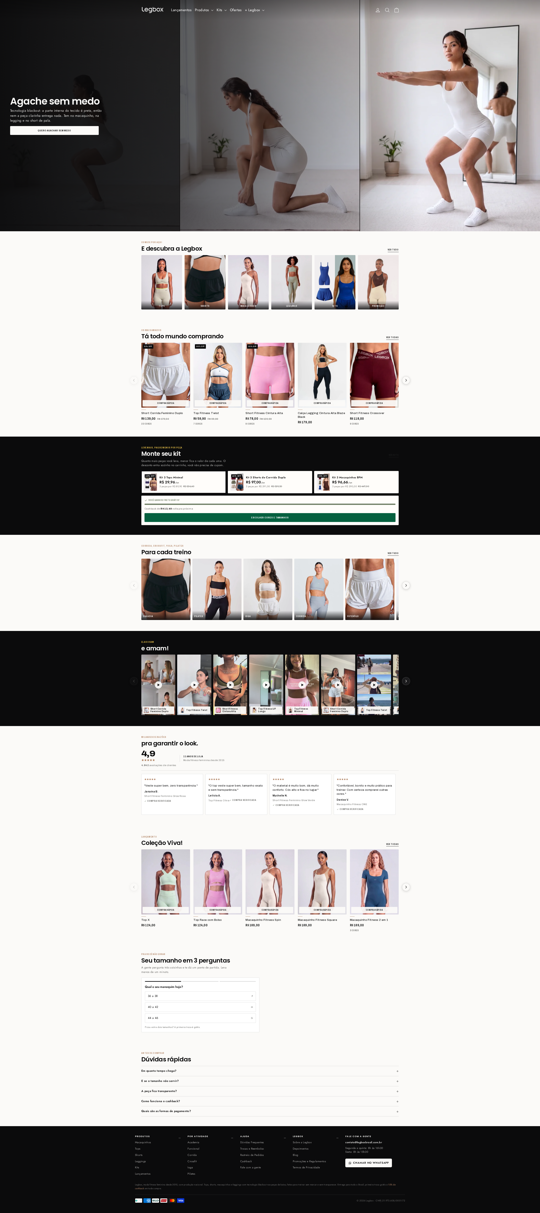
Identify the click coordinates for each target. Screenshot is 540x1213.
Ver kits (394, 455)
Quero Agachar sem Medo (54, 130)
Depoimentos (301, 1149)
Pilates (191, 1174)
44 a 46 (200, 1018)
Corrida (192, 1155)
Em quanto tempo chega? (158, 1071)
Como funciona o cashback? (160, 1101)
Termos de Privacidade (306, 1167)
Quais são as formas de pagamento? (166, 1111)
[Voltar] (134, 380)
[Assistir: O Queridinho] (302, 685)
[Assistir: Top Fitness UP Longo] (266, 685)
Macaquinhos (143, 1142)
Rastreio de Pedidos (252, 1155)
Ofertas (236, 9)
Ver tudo (393, 250)
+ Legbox (253, 9)
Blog (295, 1155)
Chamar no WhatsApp (371, 1163)
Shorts (139, 1155)
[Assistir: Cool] (230, 685)
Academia (193, 1142)
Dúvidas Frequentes (252, 1142)
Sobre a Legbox (302, 1142)
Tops (137, 1149)
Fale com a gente (250, 1167)
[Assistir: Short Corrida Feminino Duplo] (158, 685)
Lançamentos (181, 9)
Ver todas (392, 337)
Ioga (190, 1167)
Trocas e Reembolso (252, 1149)
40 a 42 (200, 1007)
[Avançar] (406, 380)
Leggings (140, 1161)
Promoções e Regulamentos (309, 1161)
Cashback (246, 1161)
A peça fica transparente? (159, 1091)
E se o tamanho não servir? (160, 1081)
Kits (220, 9)
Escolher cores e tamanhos (270, 517)
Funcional (193, 1149)
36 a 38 (200, 996)
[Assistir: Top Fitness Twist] (194, 685)
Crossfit (192, 1161)
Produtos (202, 9)
